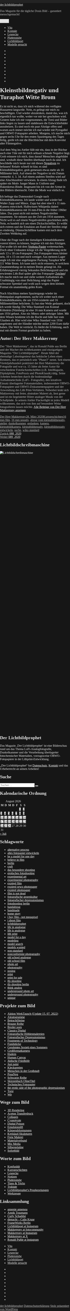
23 (24, 821)
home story (14, 913)
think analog (14, 987)
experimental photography (22, 880)
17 (2, 821)
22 (20, 821)
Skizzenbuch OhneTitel (21, 1081)
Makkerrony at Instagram (22, 1232)
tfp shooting (14, 981)
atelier (3, 423)
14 (16, 817)
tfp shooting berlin (18, 984)
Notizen (12, 1176)
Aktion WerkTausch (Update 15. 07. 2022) (32, 1013)
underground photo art (20, 991)
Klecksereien (15, 1067)
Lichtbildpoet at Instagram (22, 1226)
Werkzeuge (14, 1193)
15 (20, 817)
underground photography (22, 994)
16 (24, 817)
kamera (44, 423)
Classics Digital (16, 1030)
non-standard (15, 950)
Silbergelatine (15, 1147)
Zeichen (60, 273)
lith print (12, 933)
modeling (12, 940)
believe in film (15, 859)
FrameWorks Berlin (19, 1222)
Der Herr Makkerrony (13, 416)
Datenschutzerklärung (36, 1305)
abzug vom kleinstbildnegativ (47, 420)
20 (13, 821)
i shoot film (14, 920)
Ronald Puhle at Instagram (23, 1239)
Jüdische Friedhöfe (18, 1060)
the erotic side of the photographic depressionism (36, 1087)
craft (10, 866)
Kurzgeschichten (53, 416)
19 (9, 821)
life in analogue (16, 927)
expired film (14, 883)
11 (5, 817)
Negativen (50, 163)
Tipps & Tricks (16, 1183)
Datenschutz (39, 765)
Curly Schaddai (16, 1216)
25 (5, 825)
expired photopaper (18, 890)
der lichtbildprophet (11, 4)
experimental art (16, 876)
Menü (4, 21)
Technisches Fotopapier (21, 1084)
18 (5, 821)
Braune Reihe (15, 1023)
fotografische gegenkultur (22, 896)
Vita (9, 27)
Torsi (10, 1091)
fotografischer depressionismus (25, 900)
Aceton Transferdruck (20, 1113)
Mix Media (14, 1143)
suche (17, 430)
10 (2, 817)
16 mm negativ (20, 420)
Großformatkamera (18, 1050)
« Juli (3, 833)
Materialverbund (17, 1140)
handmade (13, 910)
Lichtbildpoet (15, 41)
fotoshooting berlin (18, 903)
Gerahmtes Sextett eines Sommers (27, 1047)
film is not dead (16, 893)
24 (2, 825)
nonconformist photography (23, 954)
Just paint (12, 1064)
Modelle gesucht (17, 44)
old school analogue (19, 957)
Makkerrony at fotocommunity (25, 1229)
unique (11, 997)
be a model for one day (21, 856)
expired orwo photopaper (22, 886)
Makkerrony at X (17, 1236)
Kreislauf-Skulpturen (19, 1133)
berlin (10, 863)
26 (9, 825)
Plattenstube (14, 37)
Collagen (12, 1117)
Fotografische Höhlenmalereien (25, 1033)
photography (14, 967)
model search (15, 944)
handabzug (13, 906)
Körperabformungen (19, 1130)
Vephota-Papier (37, 246)
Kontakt (12, 31)
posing (11, 970)
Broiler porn (14, 1027)
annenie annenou (17, 1209)
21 (16, 821)
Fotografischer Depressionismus (26, 1037)
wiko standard (31, 430)
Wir (9, 1094)
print (10, 974)
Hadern (11, 1054)
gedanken (33, 423)
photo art (12, 964)
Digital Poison (15, 1123)
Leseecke (12, 34)
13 (13, 817)
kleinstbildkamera (10, 426)
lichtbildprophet (16, 923)
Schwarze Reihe (17, 1077)
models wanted (16, 947)
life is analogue (16, 930)
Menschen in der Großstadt (23, 1071)
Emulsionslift (15, 1127)
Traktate (12, 1186)
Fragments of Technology (22, 1040)
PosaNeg (12, 1074)
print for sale (14, 977)
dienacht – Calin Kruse (21, 1219)
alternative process (18, 849)
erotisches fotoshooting (21, 873)
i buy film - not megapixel (22, 917)
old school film (16, 960)
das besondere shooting (21, 869)
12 (9, 817)
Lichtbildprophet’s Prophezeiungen (28, 1190)
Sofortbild (13, 1150)
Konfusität (13, 1166)
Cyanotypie (14, 1120)
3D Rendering (15, 1110)
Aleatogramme (16, 1017)
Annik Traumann (17, 1212)
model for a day (16, 937)
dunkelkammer (17, 423)
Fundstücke (14, 1044)
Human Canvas (16, 1057)
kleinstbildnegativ (32, 426)
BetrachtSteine (16, 1020)
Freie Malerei (15, 1137)
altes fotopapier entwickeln (23, 853)
